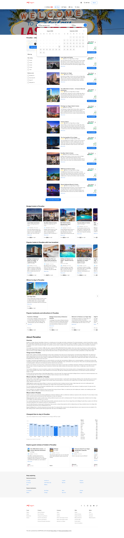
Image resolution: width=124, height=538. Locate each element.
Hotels (27, 514)
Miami (63, 490)
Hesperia (81, 482)
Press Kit (91, 514)
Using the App (77, 519)
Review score (31, 73)
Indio (27, 484)
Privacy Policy (54, 530)
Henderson (46, 480)
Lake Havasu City (47, 482)
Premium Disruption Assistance (44, 521)
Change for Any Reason (42, 515)
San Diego (46, 490)
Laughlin (63, 480)
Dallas (81, 492)
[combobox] (44, 25)
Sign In (94, 2)
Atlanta (27, 492)
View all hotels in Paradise (53, 199)
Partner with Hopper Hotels (62, 519)
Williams (45, 484)
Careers (58, 515)
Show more (63, 66)
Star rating (30, 58)
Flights (27, 512)
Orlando (81, 490)
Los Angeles (28, 490)
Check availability (91, 52)
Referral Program (41, 512)
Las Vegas (28, 480)
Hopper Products (78, 515)
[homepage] (30, 3)
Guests (73, 24)
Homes (27, 517)
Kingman (81, 480)
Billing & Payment (78, 517)
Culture (58, 514)
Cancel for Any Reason (42, 517)
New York (64, 492)
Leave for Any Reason (42, 519)
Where (39, 24)
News (90, 512)
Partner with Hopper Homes (62, 517)
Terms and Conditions (64, 530)
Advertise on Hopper (61, 521)
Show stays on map (35, 47)
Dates (56, 24)
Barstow (63, 482)
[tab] (49, 7)
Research (91, 515)
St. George (28, 482)
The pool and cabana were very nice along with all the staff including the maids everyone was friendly (59, 456)
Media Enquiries (92, 517)
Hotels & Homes (78, 514)
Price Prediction (41, 514)
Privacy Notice (77, 521)
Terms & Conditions (78, 523)
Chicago (45, 492)
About (58, 512)
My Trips (88, 2)
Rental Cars (28, 515)
